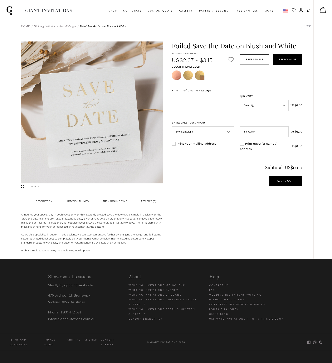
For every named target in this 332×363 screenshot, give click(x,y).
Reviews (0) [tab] (148, 201)
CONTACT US (219, 285)
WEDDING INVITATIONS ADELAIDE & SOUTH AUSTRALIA (163, 302)
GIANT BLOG (218, 314)
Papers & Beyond (214, 10)
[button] (308, 10)
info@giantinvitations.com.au (71, 319)
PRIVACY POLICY (50, 342)
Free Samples (246, 10)
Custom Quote (160, 10)
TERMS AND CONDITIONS (18, 342)
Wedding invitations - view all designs (55, 26)
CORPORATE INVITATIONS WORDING (237, 304)
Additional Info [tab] (77, 201)
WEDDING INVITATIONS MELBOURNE (157, 285)
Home (25, 26)
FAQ (212, 290)
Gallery (186, 10)
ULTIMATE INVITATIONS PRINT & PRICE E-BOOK (246, 318)
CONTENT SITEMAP (107, 342)
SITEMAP (91, 339)
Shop (113, 10)
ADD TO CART (285, 180)
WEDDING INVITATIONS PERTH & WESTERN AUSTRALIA (162, 311)
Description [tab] (44, 201)
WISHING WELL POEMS (227, 299)
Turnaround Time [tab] (115, 201)
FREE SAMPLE (254, 59)
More (269, 10)
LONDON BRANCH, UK (146, 318)
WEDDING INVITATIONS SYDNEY (153, 290)
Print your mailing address (196, 143)
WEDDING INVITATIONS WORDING (235, 294)
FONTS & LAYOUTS (223, 309)
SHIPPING (74, 339)
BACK (307, 26)
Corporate (132, 10)
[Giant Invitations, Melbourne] (9, 10)
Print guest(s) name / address (258, 146)
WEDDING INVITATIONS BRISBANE (155, 294)
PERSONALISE (287, 59)
